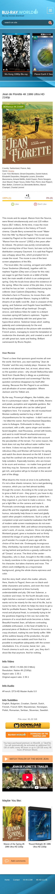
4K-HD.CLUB (41, 880)
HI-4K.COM (28, 880)
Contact (16, 880)
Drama (11, 171)
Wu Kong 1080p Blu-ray (16, 74)
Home (7, 880)
